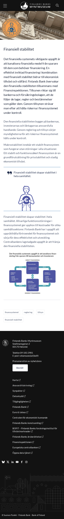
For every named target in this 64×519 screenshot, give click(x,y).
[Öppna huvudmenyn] (7, 5)
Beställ (19, 367)
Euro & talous (19, 412)
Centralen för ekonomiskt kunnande (30, 417)
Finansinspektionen (22, 442)
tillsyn (40, 312)
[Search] (57, 5)
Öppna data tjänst (21, 452)
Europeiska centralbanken (25, 447)
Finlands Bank (19, 407)
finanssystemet (12, 312)
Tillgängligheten (20, 401)
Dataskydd (18, 396)
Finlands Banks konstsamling (27, 423)
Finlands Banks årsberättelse (27, 436)
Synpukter (18, 390)
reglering (28, 312)
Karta (15, 380)
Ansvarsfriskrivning (22, 385)
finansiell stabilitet (13, 319)
